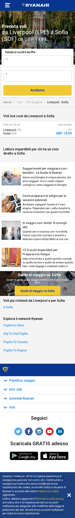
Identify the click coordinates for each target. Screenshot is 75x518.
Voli (19, 102)
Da (7, 59)
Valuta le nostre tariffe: (20, 52)
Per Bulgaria (34, 102)
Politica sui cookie (48, 491)
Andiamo (37, 90)
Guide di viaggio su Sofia (37, 291)
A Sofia (8, 307)
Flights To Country (15, 342)
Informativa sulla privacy (50, 498)
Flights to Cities (13, 325)
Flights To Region (15, 350)
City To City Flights (15, 333)
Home (7, 102)
